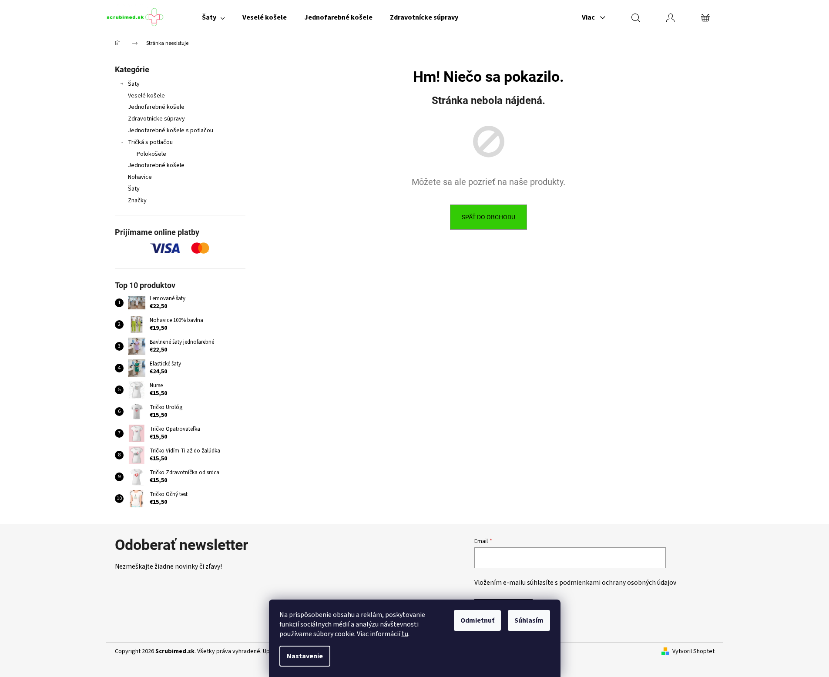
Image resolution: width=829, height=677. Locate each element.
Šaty (134, 84)
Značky (137, 200)
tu (405, 634)
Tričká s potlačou (150, 142)
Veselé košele (146, 95)
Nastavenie (305, 656)
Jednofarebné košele (156, 107)
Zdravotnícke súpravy (156, 118)
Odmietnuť (477, 620)
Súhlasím (529, 620)
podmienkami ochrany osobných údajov (617, 582)
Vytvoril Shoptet (693, 651)
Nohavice (140, 177)
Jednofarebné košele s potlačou (170, 130)
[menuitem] (213, 17)
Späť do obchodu (488, 217)
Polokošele (151, 154)
